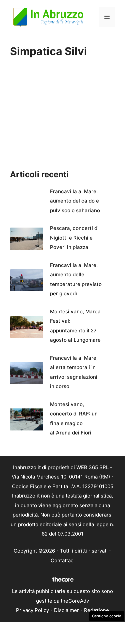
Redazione (96, 610)
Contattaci (63, 560)
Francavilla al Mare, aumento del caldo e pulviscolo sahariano (75, 201)
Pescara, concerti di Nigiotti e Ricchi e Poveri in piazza (74, 237)
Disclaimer (66, 610)
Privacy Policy (32, 610)
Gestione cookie (106, 616)
